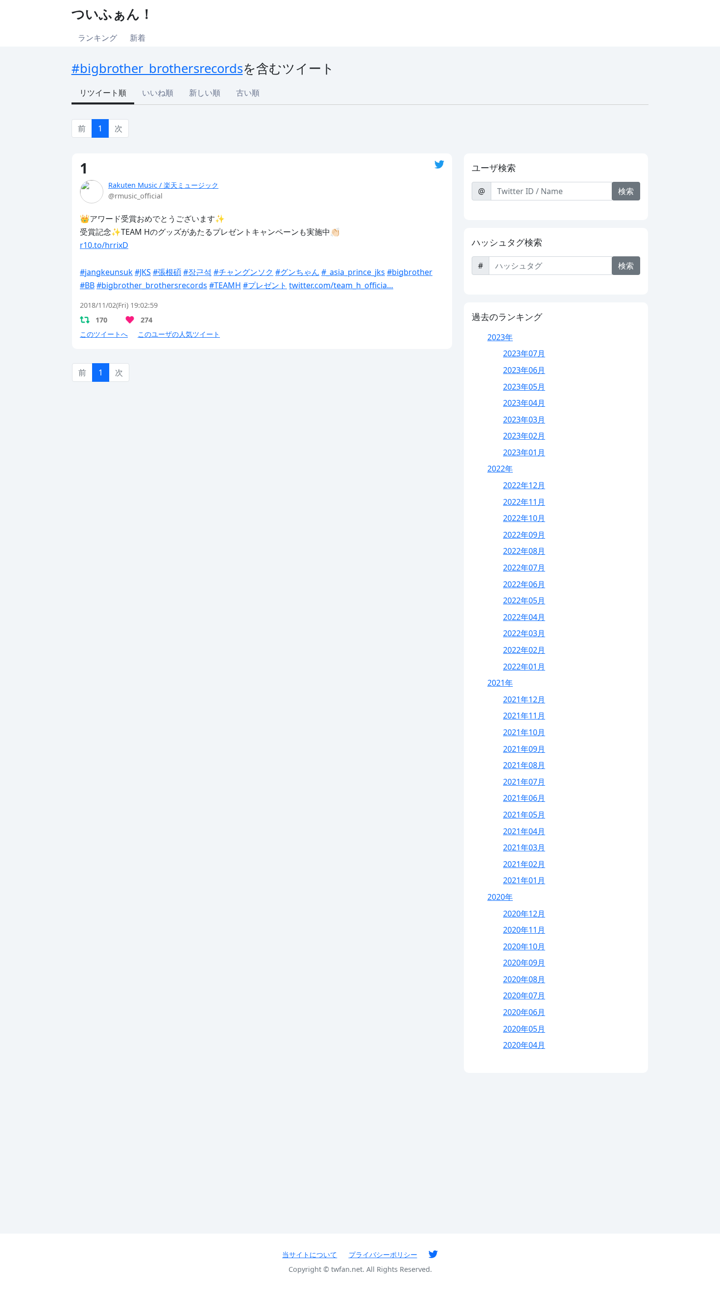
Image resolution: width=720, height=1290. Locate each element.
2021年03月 (524, 847)
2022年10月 (524, 518)
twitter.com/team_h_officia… (341, 285)
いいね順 (157, 92)
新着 (137, 37)
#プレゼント (265, 285)
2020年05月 (524, 1028)
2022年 (500, 468)
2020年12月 (524, 913)
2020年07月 (524, 995)
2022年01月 (524, 666)
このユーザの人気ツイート (179, 334)
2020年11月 (524, 929)
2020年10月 (524, 946)
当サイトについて (309, 1254)
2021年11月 (524, 715)
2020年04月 (524, 1045)
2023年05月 (524, 386)
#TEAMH (225, 285)
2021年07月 (524, 781)
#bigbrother (409, 272)
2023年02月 (524, 435)
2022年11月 (524, 501)
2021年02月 (524, 864)
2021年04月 (524, 831)
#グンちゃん (297, 272)
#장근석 (197, 272)
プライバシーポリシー (383, 1254)
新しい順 (204, 92)
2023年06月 (524, 370)
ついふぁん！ (112, 13)
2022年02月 (524, 650)
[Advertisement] (262, 464)
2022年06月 (524, 584)
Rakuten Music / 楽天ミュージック (163, 185)
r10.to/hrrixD (104, 245)
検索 (626, 191)
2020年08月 (524, 979)
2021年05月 (524, 814)
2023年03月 (524, 419)
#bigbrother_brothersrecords (157, 68)
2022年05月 (524, 600)
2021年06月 (524, 798)
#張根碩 (167, 272)
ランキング (97, 37)
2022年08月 (524, 551)
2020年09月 (524, 962)
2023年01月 (524, 452)
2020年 (500, 897)
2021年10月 (524, 732)
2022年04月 (524, 617)
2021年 (500, 682)
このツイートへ (104, 334)
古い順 (248, 92)
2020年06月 (524, 1012)
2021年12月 (524, 699)
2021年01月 (524, 880)
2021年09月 (524, 749)
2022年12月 (524, 485)
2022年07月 (524, 567)
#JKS (143, 272)
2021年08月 (524, 765)
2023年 (500, 337)
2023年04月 (524, 402)
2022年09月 (524, 534)
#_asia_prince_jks (353, 272)
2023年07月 (524, 353)
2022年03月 (524, 633)
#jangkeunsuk (106, 272)
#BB (87, 285)
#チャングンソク (243, 272)
